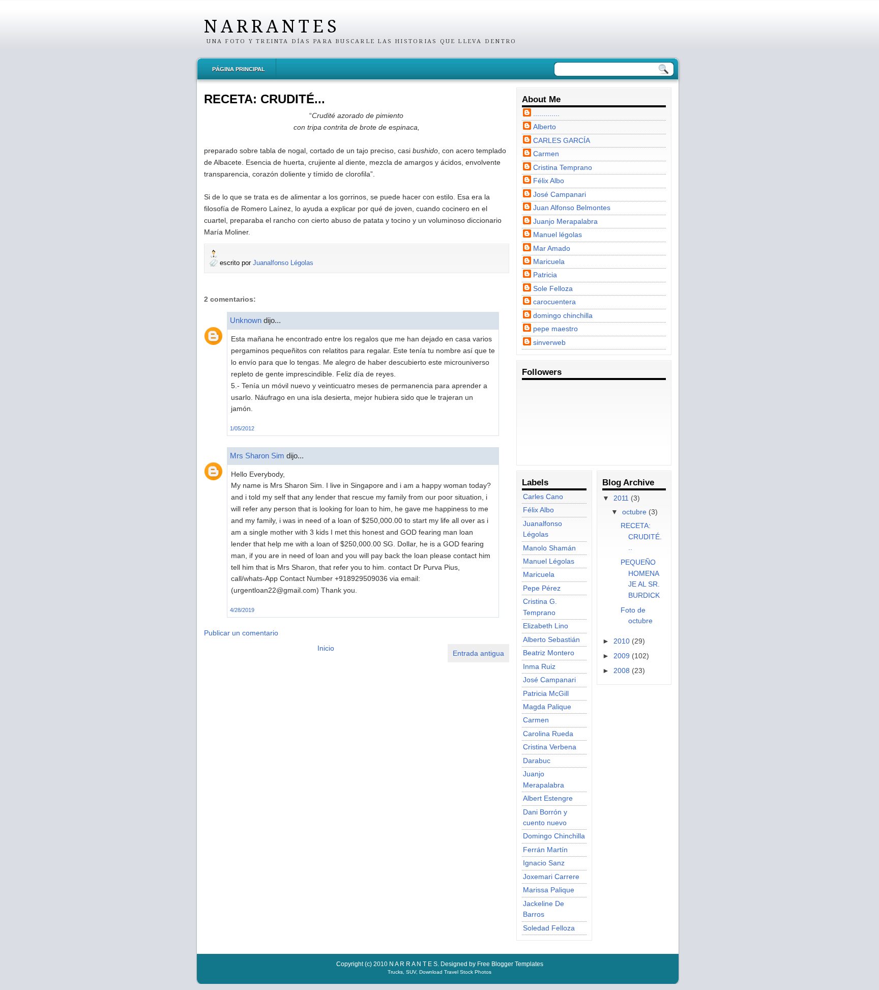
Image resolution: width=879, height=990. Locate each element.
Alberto (544, 127)
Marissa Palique (548, 890)
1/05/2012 (242, 428)
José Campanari (559, 194)
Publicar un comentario (241, 633)
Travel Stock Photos (467, 972)
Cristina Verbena (549, 747)
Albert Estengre (548, 798)
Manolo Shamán (549, 548)
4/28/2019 (242, 610)
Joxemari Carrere (551, 876)
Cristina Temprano (562, 167)
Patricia (545, 275)
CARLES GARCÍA (561, 140)
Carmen (546, 154)
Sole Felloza (553, 288)
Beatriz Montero (548, 653)
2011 (621, 498)
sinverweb (549, 342)
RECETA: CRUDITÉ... (264, 99)
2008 (621, 670)
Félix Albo (548, 181)
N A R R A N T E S (270, 26)
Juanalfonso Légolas (283, 263)
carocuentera (554, 302)
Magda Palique (547, 707)
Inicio (325, 648)
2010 (621, 641)
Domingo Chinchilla (554, 836)
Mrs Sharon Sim (257, 455)
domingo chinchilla (563, 315)
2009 (621, 656)
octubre (634, 512)
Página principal (238, 69)
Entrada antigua (478, 653)
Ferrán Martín (545, 850)
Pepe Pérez (542, 588)
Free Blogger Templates (510, 964)
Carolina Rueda (548, 734)
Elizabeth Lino (545, 626)
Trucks (395, 972)
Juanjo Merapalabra (565, 221)
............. (546, 113)
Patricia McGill (546, 693)
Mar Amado (551, 248)
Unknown (245, 320)
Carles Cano (543, 496)
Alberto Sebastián (551, 639)
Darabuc (536, 760)
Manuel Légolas (548, 561)
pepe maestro (555, 329)
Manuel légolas (557, 234)
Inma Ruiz (539, 666)
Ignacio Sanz (544, 863)
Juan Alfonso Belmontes (571, 207)
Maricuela (549, 261)
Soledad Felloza (549, 928)
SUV (411, 972)
